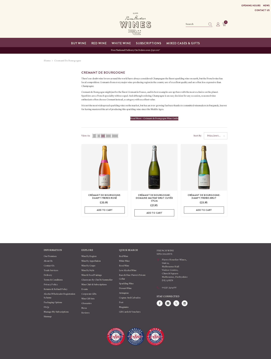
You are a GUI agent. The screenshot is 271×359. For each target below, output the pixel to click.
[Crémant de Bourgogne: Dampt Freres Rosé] (105, 167)
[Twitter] (176, 303)
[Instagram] (168, 303)
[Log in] (218, 24)
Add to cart (105, 210)
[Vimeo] (185, 303)
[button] (94, 136)
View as (85, 136)
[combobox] (196, 24)
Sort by (198, 136)
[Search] (199, 24)
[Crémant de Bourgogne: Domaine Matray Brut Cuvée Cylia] (154, 167)
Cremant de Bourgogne (67, 61)
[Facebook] (160, 303)
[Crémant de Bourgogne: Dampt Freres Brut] (204, 167)
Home (47, 61)
